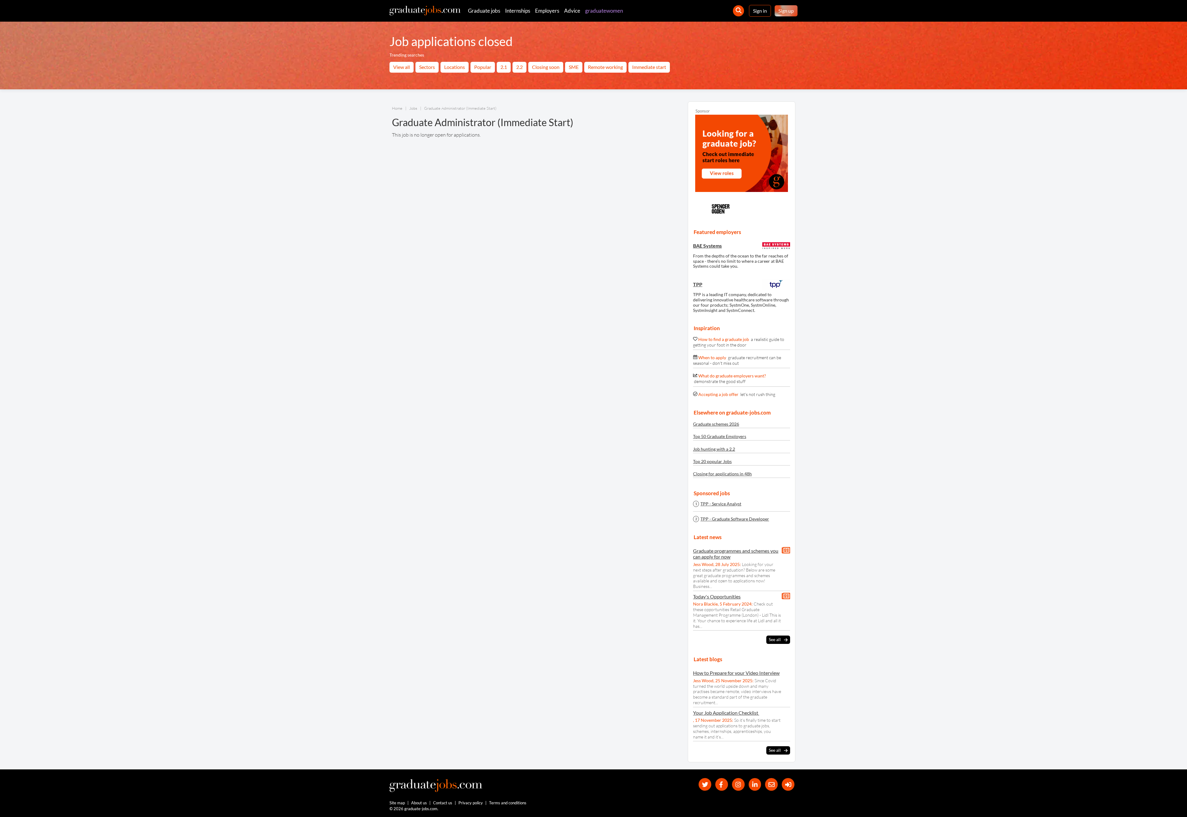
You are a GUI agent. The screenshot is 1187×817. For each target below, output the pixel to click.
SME (574, 67)
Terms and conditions (507, 802)
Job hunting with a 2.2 (714, 449)
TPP (697, 284)
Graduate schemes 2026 (716, 424)
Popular (482, 67)
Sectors (427, 67)
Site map (397, 802)
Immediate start (649, 67)
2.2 (519, 67)
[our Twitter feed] (705, 784)
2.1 (503, 67)
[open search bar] (738, 10)
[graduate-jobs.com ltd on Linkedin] (755, 784)
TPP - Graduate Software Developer (734, 519)
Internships (517, 10)
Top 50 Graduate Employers (719, 436)
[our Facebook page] (721, 784)
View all (401, 67)
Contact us (442, 802)
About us (419, 802)
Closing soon (545, 67)
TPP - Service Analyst (720, 503)
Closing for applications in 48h (722, 473)
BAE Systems (707, 246)
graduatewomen (604, 10)
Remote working (605, 67)
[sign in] (788, 784)
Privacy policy (470, 802)
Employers (547, 10)
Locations (454, 67)
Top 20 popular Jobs (712, 461)
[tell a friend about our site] (771, 784)
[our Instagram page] (738, 784)
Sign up (786, 11)
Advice (572, 10)
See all (775, 639)
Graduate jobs (484, 10)
